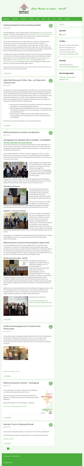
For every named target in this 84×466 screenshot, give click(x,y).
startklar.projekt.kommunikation (21, 59)
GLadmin (8, 28)
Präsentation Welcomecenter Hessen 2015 (40, 306)
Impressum (7, 456)
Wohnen (23, 19)
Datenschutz (16, 456)
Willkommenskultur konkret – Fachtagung (21, 383)
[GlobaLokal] (42, 8)
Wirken (31, 19)
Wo (54, 19)
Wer (38, 19)
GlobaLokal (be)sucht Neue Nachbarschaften (22, 25)
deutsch (63, 35)
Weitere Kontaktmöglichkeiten (69, 67)
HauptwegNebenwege (43, 58)
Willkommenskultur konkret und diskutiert (21, 132)
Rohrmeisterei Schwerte (10, 61)
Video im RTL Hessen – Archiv (11, 371)
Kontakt (67, 19)
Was (43, 19)
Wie (49, 19)
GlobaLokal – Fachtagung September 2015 (14, 406)
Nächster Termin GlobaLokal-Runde (18, 424)
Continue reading (9, 439)
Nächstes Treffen (73, 54)
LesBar (60, 19)
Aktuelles (15, 19)
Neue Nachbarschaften (45, 32)
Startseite (6, 19)
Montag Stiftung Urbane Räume (36, 34)
